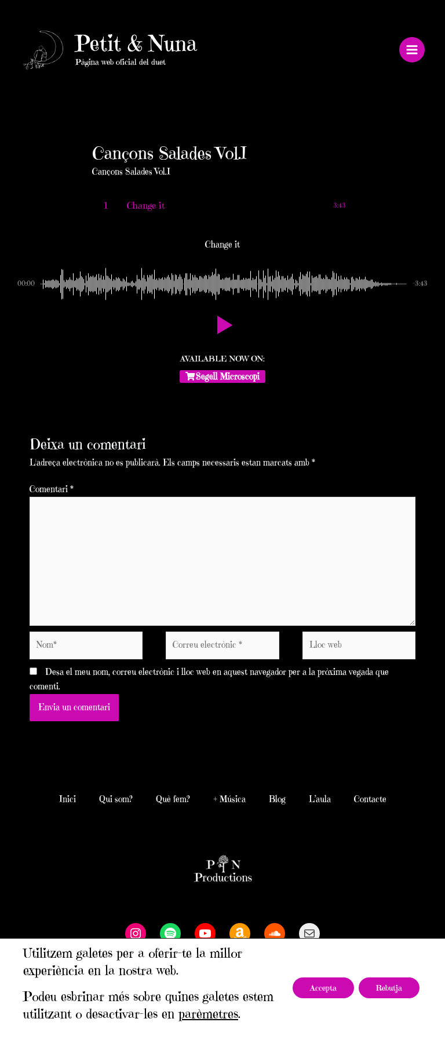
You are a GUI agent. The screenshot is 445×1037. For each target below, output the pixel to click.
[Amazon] (239, 933)
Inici (67, 799)
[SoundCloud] (274, 933)
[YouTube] (205, 933)
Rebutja (389, 988)
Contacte (370, 799)
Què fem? (173, 799)
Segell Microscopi (228, 376)
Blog (277, 799)
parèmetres (208, 1013)
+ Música (229, 799)
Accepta (323, 988)
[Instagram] (135, 933)
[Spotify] (170, 933)
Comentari (52, 489)
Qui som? (116, 799)
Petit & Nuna (136, 44)
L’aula (320, 799)
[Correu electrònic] (309, 933)
